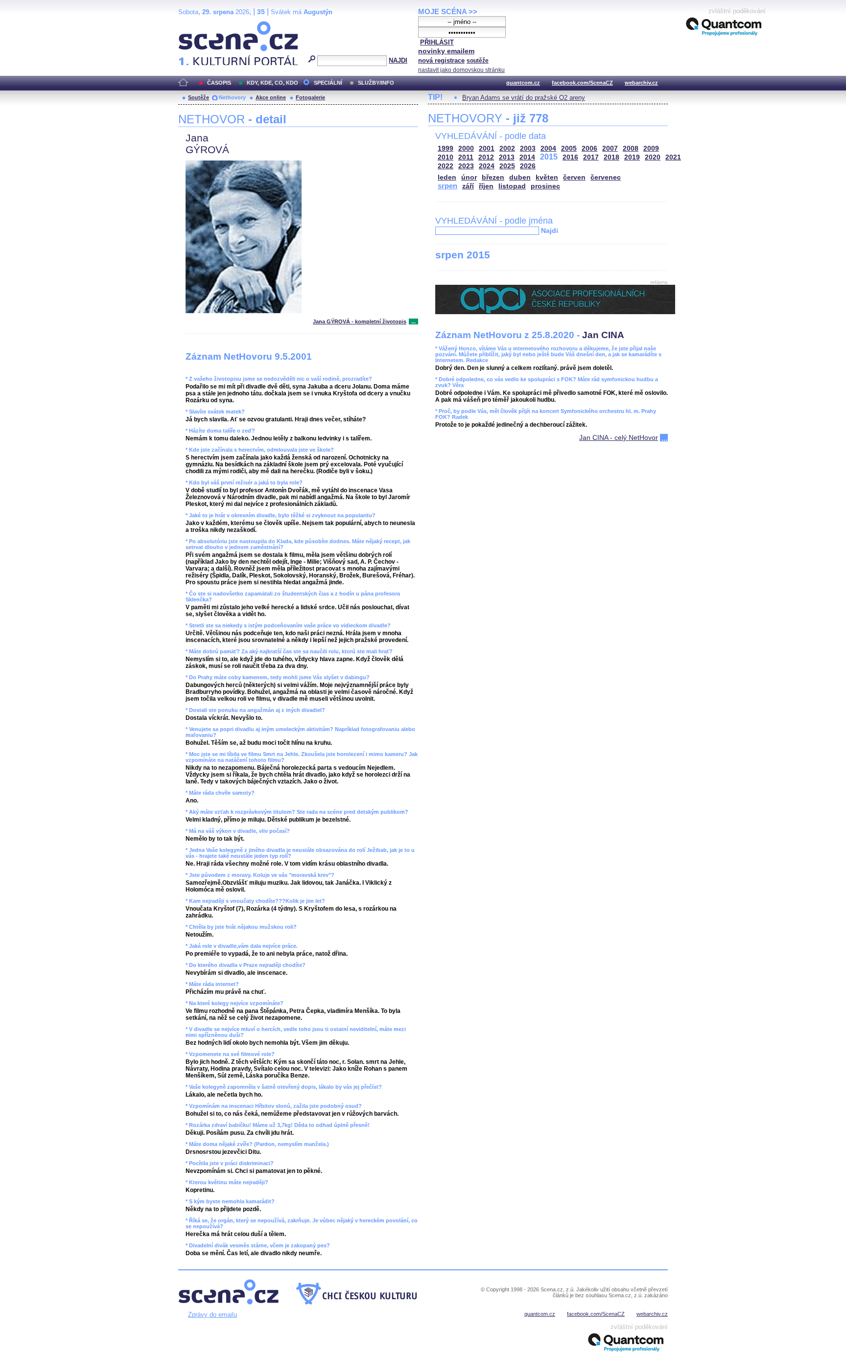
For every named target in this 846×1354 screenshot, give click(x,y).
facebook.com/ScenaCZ (582, 83)
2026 (528, 166)
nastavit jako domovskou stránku (461, 70)
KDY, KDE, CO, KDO (272, 83)
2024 (486, 166)
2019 (632, 157)
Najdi (549, 230)
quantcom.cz (523, 83)
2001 (486, 148)
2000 (466, 148)
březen (493, 177)
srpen (447, 186)
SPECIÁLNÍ (328, 83)
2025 (507, 166)
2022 (445, 166)
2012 (486, 157)
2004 (548, 148)
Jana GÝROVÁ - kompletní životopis (359, 321)
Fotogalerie (310, 97)
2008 (630, 148)
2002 (507, 148)
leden (447, 177)
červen (574, 177)
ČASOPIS (219, 83)
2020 (652, 157)
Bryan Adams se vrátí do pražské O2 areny (523, 97)
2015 (549, 157)
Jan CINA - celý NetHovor (618, 437)
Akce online (271, 97)
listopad (512, 186)
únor (469, 177)
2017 (591, 157)
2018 (611, 157)
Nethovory (232, 97)
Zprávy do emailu (212, 1314)
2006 (589, 148)
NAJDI (398, 60)
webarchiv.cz (641, 83)
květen (547, 177)
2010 (445, 157)
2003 (528, 148)
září (468, 186)
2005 (569, 148)
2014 (527, 157)
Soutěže (198, 97)
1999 (445, 148)
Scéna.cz (195, 25)
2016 (570, 157)
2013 (507, 157)
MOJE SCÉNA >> (447, 11)
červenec (605, 177)
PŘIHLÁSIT (437, 42)
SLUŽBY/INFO (376, 83)
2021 (673, 157)
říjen (486, 186)
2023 (466, 166)
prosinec (545, 186)
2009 (651, 148)
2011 (465, 157)
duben (520, 177)
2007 (610, 148)
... (413, 321)
